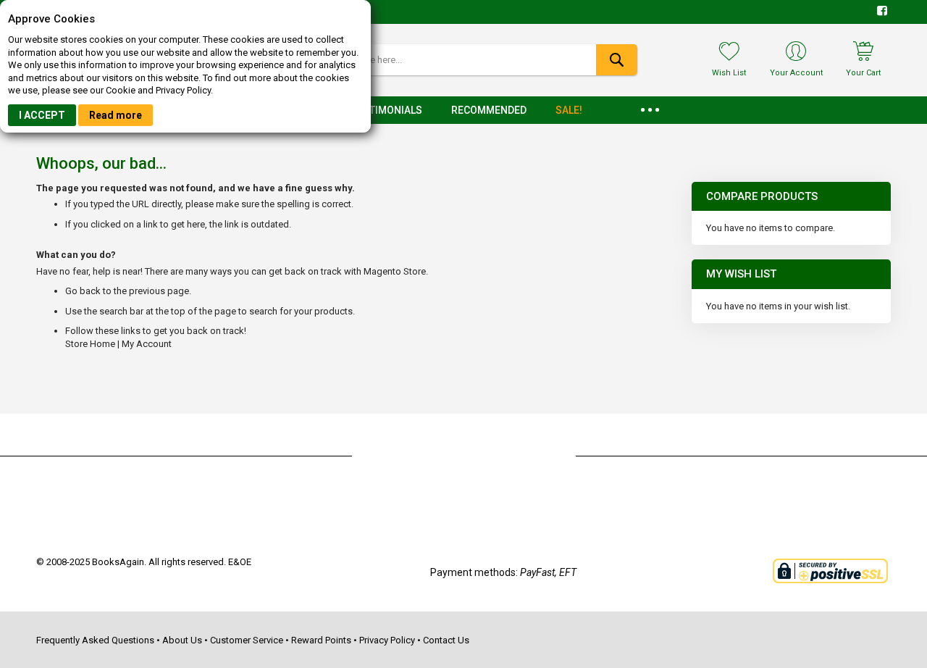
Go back (83, 290)
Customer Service (246, 640)
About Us (182, 640)
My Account (147, 343)
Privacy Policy (387, 640)
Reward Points (321, 640)
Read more (115, 115)
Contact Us (446, 640)
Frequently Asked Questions (95, 640)
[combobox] (463, 59)
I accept (42, 115)
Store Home (90, 343)
